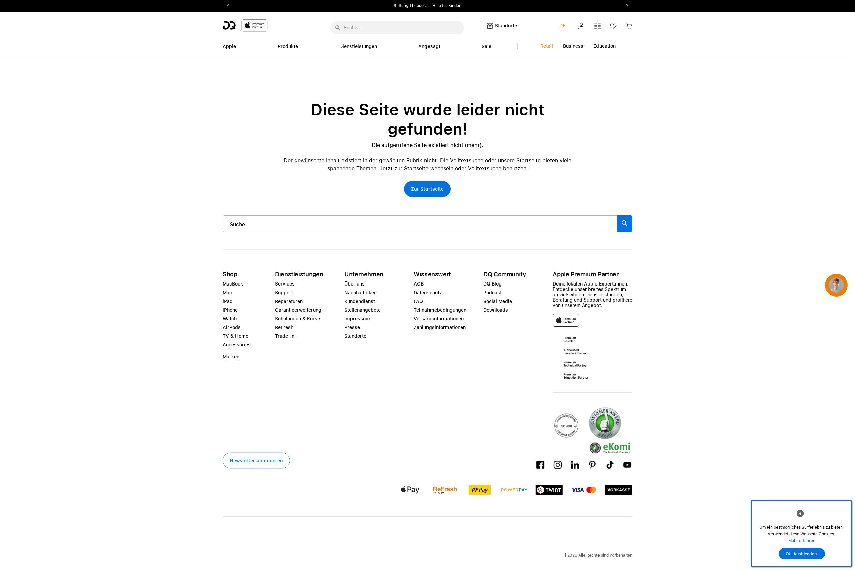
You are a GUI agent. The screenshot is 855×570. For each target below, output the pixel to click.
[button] (581, 26)
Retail (546, 46)
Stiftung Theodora (411, 5)
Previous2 (230, 6)
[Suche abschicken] (337, 27)
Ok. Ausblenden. (802, 554)
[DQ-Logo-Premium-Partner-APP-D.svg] (245, 25)
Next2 (625, 6)
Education (604, 46)
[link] (629, 28)
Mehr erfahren (801, 540)
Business (573, 46)
